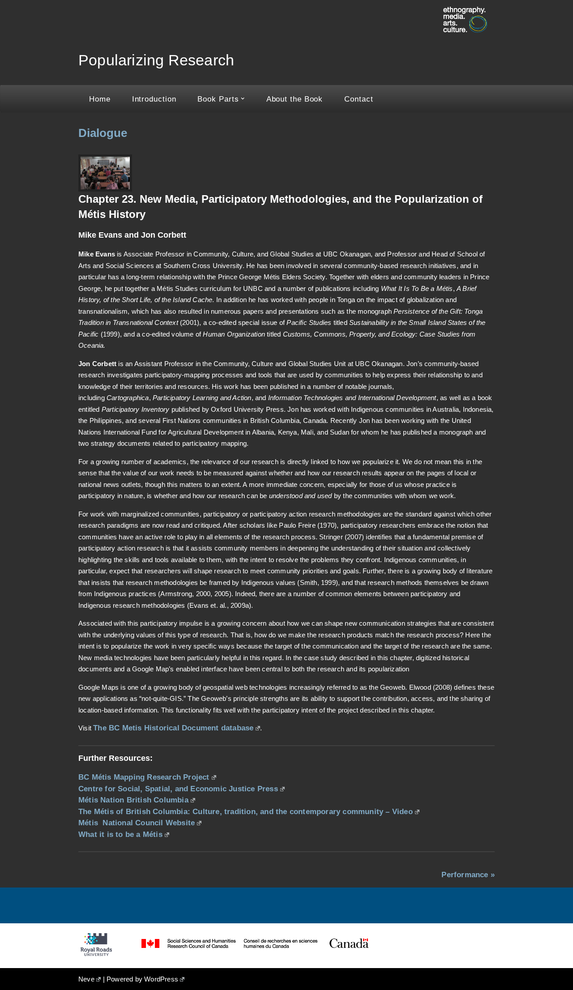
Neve (86, 979)
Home (100, 99)
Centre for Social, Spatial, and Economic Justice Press (178, 789)
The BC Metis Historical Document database (173, 728)
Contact (358, 99)
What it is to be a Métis (120, 834)
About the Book (294, 99)
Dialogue (102, 133)
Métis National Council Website (136, 823)
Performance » (468, 875)
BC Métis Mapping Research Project (144, 777)
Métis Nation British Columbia (133, 800)
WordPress (161, 979)
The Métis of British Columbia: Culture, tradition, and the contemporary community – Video (245, 811)
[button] (242, 98)
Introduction (154, 99)
